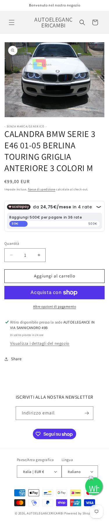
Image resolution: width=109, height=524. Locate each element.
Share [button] (16, 358)
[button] (11, 22)
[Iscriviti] (86, 413)
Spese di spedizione (41, 189)
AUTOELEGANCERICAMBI (45, 513)
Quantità (11, 243)
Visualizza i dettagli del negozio (39, 343)
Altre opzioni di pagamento (54, 306)
